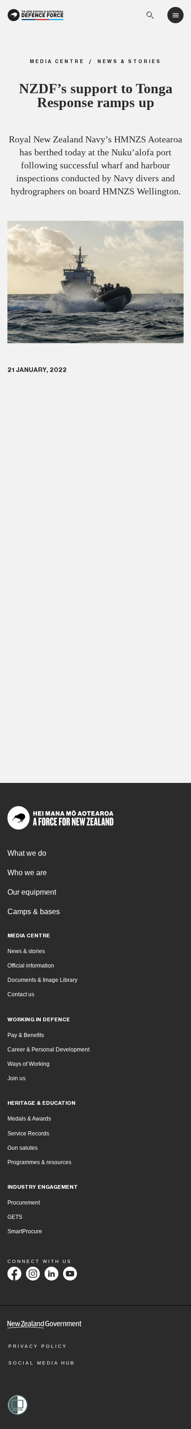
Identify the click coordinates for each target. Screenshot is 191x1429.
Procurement (23, 1202)
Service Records (28, 1133)
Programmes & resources (39, 1162)
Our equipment (31, 892)
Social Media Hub (41, 1362)
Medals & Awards (29, 1118)
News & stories (26, 951)
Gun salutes (22, 1148)
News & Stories (129, 61)
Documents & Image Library (42, 980)
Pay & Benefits (25, 1035)
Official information (30, 965)
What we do (26, 853)
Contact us (20, 994)
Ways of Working (28, 1064)
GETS (14, 1217)
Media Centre (57, 61)
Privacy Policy (37, 1346)
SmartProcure (24, 1231)
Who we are (27, 873)
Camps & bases (33, 912)
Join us (16, 1078)
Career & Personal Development (48, 1049)
